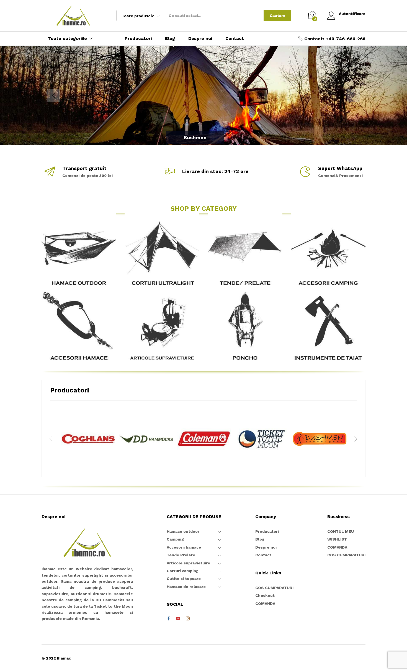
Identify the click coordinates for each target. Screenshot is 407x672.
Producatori (138, 38)
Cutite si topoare (184, 578)
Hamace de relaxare (186, 586)
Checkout (265, 595)
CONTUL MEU (340, 531)
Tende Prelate (181, 555)
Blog (170, 38)
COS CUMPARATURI (274, 587)
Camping (175, 539)
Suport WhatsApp (340, 168)
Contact (234, 38)
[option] (88, 439)
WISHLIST (337, 539)
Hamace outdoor (183, 531)
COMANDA (265, 603)
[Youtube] (178, 619)
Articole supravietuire (188, 563)
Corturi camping (183, 571)
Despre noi (200, 38)
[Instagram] (188, 618)
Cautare (277, 15)
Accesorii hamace (184, 547)
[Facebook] (168, 619)
